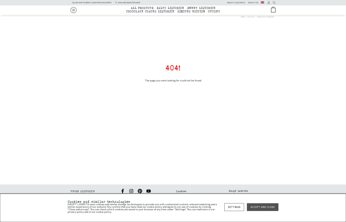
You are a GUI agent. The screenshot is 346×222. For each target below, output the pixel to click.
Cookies (181, 191)
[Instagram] (131, 191)
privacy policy (76, 212)
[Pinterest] (140, 191)
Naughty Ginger (266, 17)
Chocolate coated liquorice (150, 11)
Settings (234, 207)
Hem (243, 17)
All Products (142, 7)
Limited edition (191, 11)
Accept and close (262, 207)
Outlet (214, 11)
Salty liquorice (170, 7)
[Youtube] (148, 191)
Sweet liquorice (201, 7)
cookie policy (103, 212)
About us (253, 3)
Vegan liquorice (82, 191)
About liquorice (236, 3)
